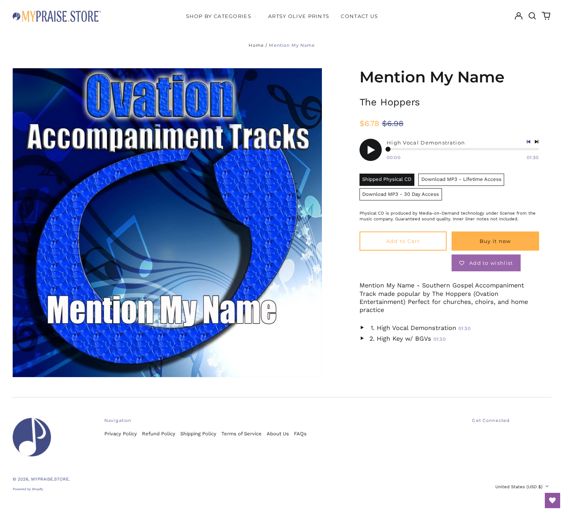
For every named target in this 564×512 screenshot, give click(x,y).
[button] (532, 15)
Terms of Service (241, 434)
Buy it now (495, 241)
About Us (278, 434)
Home (256, 45)
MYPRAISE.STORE (50, 479)
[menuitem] (221, 16)
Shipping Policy (198, 434)
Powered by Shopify (28, 489)
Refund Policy (158, 434)
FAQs (300, 434)
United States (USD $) (519, 486)
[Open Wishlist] (552, 500)
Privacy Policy (120, 434)
